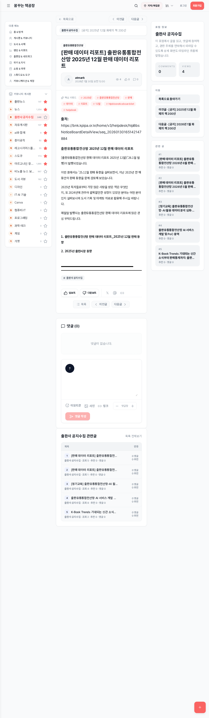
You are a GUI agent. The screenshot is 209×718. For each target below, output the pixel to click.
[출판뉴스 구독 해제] (45, 101)
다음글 (135, 19)
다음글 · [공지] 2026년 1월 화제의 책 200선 (176, 126)
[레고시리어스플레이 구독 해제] (45, 148)
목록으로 (68, 19)
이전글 (121, 19)
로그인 (183, 5)
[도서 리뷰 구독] (45, 179)
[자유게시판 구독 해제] (45, 124)
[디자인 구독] (45, 187)
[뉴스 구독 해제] (45, 109)
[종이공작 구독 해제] (45, 140)
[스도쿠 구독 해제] (45, 155)
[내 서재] (170, 5)
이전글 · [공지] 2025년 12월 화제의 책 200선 (177, 111)
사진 (92, 406)
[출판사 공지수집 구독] (45, 117)
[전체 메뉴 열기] (8, 5)
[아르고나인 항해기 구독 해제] (45, 163)
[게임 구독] (45, 233)
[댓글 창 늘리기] (133, 406)
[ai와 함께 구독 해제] (45, 132)
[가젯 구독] (45, 241)
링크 (105, 406)
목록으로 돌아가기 (169, 99)
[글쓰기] (200, 707)
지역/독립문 (154, 5)
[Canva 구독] (45, 202)
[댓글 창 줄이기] (117, 406)
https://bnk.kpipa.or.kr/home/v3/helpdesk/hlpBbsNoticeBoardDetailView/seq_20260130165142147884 (101, 132)
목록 (83, 304)
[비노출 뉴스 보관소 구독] (45, 171)
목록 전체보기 (133, 436)
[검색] (136, 5)
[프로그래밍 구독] (45, 218)
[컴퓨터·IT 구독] (45, 210)
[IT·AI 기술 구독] (45, 194)
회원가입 (197, 5)
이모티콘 (75, 405)
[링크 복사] (122, 293)
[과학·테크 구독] (45, 225)
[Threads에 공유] (114, 293)
